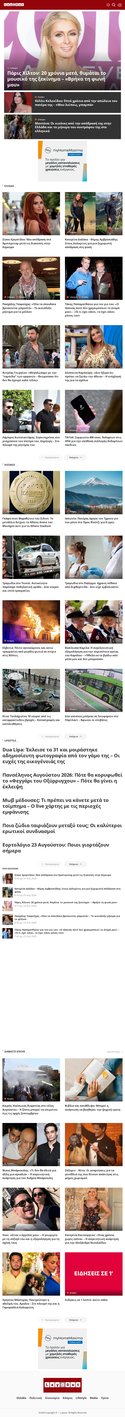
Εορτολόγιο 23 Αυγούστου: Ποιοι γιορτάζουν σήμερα (55, 847)
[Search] (114, 5)
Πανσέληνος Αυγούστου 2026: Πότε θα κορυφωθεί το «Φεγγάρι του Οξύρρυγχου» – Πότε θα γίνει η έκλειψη (62, 780)
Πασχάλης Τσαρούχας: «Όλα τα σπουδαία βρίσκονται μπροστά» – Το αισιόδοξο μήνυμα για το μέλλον (29, 307)
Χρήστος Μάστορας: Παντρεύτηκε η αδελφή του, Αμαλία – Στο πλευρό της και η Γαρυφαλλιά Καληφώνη (31, 1303)
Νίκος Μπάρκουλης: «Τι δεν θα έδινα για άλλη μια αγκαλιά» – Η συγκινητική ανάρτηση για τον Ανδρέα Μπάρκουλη (29, 1174)
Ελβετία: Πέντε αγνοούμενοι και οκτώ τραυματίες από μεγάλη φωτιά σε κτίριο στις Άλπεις (29, 651)
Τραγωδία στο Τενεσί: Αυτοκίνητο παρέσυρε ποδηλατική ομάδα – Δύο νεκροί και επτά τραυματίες (30, 586)
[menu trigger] (119, 5)
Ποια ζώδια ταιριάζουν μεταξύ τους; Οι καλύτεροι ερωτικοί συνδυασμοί (62, 828)
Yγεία (72, 1099)
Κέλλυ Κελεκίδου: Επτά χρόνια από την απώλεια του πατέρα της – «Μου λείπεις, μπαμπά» (76, 103)
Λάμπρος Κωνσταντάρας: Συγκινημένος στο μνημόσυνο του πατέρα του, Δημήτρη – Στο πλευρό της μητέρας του (31, 441)
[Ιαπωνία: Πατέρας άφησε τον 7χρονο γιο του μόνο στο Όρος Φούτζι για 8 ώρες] (94, 492)
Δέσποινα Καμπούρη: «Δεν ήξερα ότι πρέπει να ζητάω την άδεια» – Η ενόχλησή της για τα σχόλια (93, 376)
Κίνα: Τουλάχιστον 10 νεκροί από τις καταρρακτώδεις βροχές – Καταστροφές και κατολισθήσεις (31, 720)
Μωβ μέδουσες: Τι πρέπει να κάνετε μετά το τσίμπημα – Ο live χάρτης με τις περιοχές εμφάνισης (55, 806)
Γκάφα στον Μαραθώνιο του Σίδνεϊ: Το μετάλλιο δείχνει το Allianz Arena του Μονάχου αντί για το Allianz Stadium (27, 522)
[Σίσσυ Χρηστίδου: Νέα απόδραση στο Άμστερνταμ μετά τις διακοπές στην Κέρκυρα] (31, 213)
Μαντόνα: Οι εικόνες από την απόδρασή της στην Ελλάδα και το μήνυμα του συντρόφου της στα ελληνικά (73, 127)
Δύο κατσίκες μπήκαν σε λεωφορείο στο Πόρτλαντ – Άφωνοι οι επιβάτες (91, 718)
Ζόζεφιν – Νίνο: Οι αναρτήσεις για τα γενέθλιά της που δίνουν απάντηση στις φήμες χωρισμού (91, 1174)
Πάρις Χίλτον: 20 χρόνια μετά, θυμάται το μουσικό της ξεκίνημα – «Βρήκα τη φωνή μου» (56, 79)
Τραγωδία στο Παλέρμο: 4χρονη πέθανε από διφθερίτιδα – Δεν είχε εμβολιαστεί (91, 585)
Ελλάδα (41, 97)
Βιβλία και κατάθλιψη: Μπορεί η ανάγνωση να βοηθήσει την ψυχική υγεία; (93, 1107)
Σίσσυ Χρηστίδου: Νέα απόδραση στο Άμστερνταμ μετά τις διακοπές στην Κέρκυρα (26, 243)
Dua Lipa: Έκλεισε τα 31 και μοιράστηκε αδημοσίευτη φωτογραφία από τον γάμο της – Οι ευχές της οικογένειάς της (61, 755)
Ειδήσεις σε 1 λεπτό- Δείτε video (86, 1300)
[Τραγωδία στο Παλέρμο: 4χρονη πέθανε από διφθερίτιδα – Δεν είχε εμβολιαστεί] (94, 557)
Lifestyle (14, 68)
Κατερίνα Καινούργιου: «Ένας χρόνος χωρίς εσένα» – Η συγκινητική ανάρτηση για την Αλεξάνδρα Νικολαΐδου (92, 1238)
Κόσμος (84, 430)
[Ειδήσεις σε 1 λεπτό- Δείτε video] (94, 1274)
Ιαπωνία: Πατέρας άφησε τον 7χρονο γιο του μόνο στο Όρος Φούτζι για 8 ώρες (91, 520)
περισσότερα (113, 1051)
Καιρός (10, 1099)
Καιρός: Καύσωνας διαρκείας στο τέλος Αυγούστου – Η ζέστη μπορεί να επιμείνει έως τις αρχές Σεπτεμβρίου (30, 1109)
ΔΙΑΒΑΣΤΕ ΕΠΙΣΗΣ (14, 1051)
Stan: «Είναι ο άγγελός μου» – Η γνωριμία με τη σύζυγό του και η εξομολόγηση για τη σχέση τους (31, 1238)
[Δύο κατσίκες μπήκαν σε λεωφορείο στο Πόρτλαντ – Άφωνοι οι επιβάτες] (94, 690)
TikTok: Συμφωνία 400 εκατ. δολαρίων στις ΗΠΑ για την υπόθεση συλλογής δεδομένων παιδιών (94, 441)
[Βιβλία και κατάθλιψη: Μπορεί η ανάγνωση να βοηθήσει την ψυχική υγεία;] (94, 1080)
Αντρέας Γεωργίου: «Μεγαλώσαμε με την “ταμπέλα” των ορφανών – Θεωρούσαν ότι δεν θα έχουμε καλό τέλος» (30, 376)
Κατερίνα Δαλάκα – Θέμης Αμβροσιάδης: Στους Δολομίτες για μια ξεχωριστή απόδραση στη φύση (91, 243)
